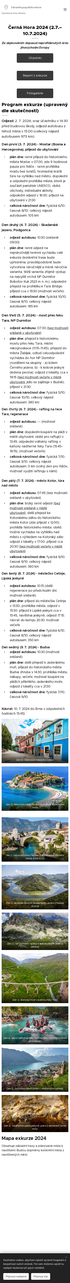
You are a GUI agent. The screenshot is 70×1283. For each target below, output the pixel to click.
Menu (65, 9)
